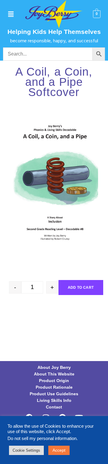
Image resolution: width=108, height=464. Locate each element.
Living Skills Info (54, 400)
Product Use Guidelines (54, 393)
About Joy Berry (54, 367)
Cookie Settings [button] (26, 450)
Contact (54, 407)
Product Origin (54, 380)
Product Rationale (54, 387)
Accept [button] (58, 450)
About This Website (54, 374)
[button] (11, 14)
